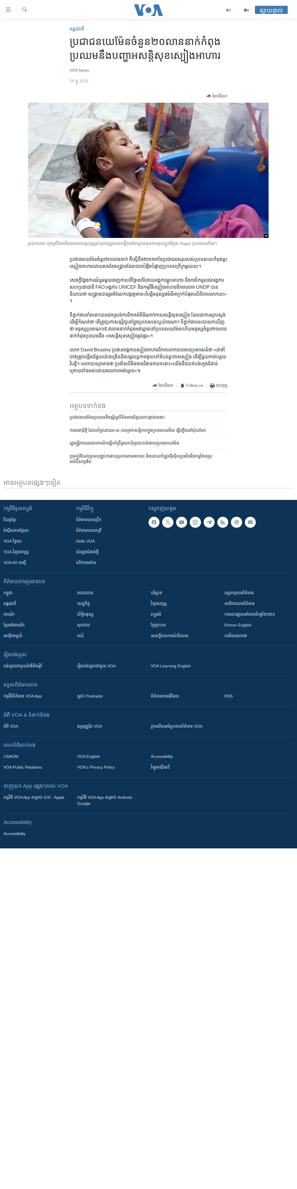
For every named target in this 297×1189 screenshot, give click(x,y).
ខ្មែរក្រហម (158, 625)
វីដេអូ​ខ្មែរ (9, 519)
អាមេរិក (9, 614)
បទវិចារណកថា (235, 635)
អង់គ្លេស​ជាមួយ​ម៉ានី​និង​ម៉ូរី (22, 666)
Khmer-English (237, 625)
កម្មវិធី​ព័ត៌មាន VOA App (22, 696)
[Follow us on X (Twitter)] (167, 522)
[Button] (217, 96)
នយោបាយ (85, 592)
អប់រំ (80, 635)
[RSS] (222, 522)
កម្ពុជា (7, 592)
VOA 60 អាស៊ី (14, 562)
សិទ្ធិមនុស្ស (85, 614)
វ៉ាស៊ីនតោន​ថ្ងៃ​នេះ (16, 530)
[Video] (246, 10)
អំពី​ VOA (10, 726)
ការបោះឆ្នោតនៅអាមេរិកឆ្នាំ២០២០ (249, 614)
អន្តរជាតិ (77, 28)
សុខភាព (83, 625)
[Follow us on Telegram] (209, 522)
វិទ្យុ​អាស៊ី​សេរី (160, 767)
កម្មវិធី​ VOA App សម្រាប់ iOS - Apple (33, 797)
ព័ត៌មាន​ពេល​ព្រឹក (89, 519)
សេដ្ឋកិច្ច (83, 603)
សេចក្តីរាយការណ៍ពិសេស (170, 635)
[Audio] (229, 10)
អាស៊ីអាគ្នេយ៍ (12, 635)
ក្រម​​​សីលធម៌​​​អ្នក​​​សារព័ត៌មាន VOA (176, 726)
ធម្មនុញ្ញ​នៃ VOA (89, 726)
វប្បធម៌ (156, 614)
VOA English (88, 756)
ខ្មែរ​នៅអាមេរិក (14, 625)
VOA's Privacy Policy (96, 767)
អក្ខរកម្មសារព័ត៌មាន (239, 592)
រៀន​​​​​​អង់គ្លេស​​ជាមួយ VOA (96, 666)
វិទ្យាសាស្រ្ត (159, 603)
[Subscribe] (250, 522)
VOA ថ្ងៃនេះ (12, 541)
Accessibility (162, 756)
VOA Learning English (171, 666)
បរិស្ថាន (156, 592)
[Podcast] (236, 522)
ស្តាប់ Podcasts (90, 696)
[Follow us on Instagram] (195, 522)
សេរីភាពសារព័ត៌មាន (239, 603)
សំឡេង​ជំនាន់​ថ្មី (87, 552)
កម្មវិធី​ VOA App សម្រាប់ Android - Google (105, 800)
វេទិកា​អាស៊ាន (86, 562)
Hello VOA (85, 541)
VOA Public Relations (22, 767)
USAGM (10, 756)
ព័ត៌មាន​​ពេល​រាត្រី (89, 530)
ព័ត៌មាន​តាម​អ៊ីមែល (165, 696)
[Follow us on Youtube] (181, 522)
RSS (228, 696)
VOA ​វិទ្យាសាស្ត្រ (16, 552)
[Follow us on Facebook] (154, 522)
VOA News (79, 70)
